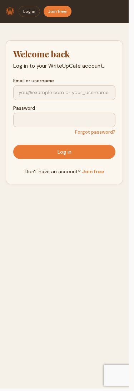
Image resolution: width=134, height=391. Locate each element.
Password (24, 108)
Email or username (33, 80)
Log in (29, 11)
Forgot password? (95, 132)
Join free (57, 11)
